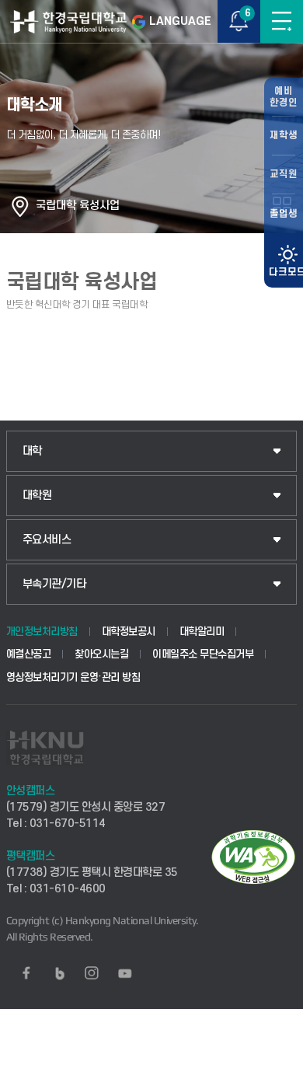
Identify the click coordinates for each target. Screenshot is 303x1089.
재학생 (283, 135)
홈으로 (20, 206)
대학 (32, 451)
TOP (276, 1076)
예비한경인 (283, 97)
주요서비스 (47, 539)
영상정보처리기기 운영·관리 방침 (73, 677)
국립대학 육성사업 (78, 205)
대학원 (37, 495)
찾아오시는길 (101, 654)
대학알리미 (202, 631)
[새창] (26, 973)
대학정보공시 (128, 631)
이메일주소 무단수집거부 (202, 654)
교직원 (283, 174)
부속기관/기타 (54, 584)
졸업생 (283, 213)
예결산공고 (28, 654)
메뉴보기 (281, 21)
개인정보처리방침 (42, 631)
